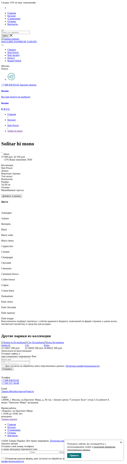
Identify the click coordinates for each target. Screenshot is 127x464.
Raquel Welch (14, 60)
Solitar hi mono (14, 131)
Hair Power (13, 52)
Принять (74, 455)
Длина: (5, 170)
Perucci (11, 58)
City (27, 345)
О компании (13, 18)
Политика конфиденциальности (83, 366)
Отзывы (11, 21)
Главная (11, 13)
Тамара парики (9, 419)
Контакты (12, 24)
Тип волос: (7, 176)
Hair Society (13, 55)
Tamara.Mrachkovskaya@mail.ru (17, 391)
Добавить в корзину (11, 196)
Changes (11, 49)
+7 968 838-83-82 (10, 84)
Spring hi (5, 345)
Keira (46, 345)
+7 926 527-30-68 (10, 383)
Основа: (5, 187)
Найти (5, 36)
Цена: (7, 154)
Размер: (5, 182)
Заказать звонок (28, 84)
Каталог (11, 16)
